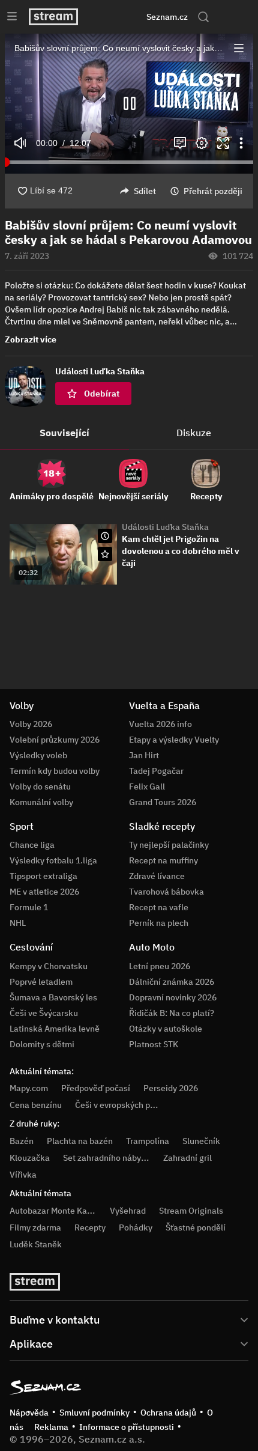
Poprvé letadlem (41, 981)
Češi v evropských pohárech (128, 1105)
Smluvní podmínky (94, 1412)
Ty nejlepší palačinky (169, 844)
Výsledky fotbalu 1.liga (53, 860)
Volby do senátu (40, 786)
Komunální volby (41, 802)
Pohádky (135, 1227)
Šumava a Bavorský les (53, 997)
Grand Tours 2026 (162, 802)
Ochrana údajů (168, 1412)
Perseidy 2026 (170, 1088)
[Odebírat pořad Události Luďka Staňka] (105, 554)
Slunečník (201, 1141)
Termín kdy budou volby (55, 770)
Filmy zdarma (35, 1227)
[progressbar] (129, 162)
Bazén (22, 1141)
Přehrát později (213, 191)
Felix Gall (147, 786)
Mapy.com (29, 1088)
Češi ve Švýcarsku (44, 1013)
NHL (18, 922)
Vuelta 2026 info (160, 724)
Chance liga (32, 844)
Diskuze (193, 433)
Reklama (51, 1427)
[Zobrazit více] (129, 1319)
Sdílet (145, 191)
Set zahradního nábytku (108, 1157)
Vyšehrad (128, 1210)
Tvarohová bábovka (166, 891)
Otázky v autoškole (165, 1028)
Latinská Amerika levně (55, 1028)
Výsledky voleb (38, 755)
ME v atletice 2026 (44, 891)
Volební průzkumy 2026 (55, 739)
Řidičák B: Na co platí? (171, 1013)
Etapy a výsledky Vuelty (174, 739)
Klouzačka (30, 1157)
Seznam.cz (167, 17)
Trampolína (147, 1141)
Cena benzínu (36, 1105)
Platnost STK (153, 1044)
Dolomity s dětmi (42, 1044)
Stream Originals (191, 1210)
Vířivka (23, 1174)
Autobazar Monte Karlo (53, 1210)
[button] (238, 48)
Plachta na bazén (80, 1141)
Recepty (90, 1227)
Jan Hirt (144, 755)
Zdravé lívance (157, 876)
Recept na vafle (158, 907)
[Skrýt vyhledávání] (114, 17)
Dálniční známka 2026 (171, 981)
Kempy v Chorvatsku (49, 966)
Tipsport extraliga (43, 876)
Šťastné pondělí (196, 1227)
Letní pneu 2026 (159, 966)
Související (64, 433)
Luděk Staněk (36, 1244)
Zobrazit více (30, 339)
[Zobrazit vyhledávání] (203, 17)
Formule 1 (29, 907)
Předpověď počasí (95, 1088)
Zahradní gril (187, 1157)
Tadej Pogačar (156, 770)
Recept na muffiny (163, 860)
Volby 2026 (31, 724)
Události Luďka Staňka (165, 527)
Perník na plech (158, 922)
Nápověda (29, 1412)
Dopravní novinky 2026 (173, 997)
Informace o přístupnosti (126, 1427)
